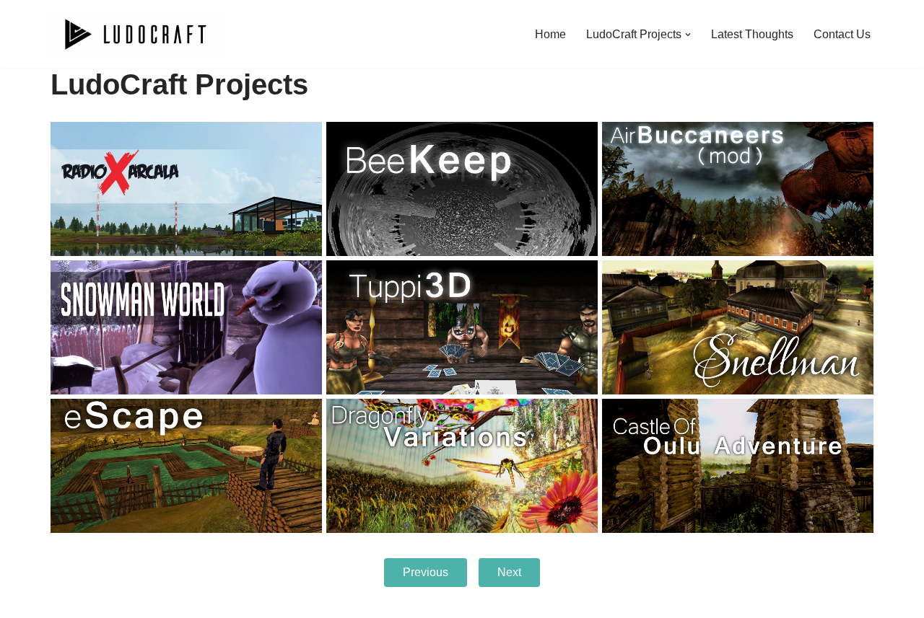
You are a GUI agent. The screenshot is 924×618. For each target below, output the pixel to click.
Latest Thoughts (752, 34)
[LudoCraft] (136, 34)
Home (550, 34)
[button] (688, 34)
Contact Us (842, 34)
